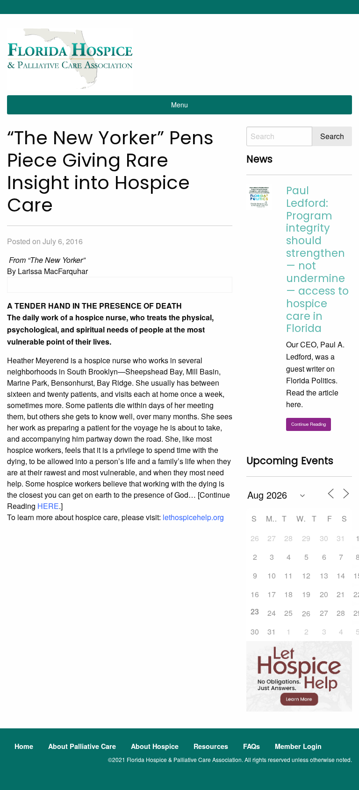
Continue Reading (308, 424)
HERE (48, 506)
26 (306, 613)
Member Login (298, 746)
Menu (179, 104)
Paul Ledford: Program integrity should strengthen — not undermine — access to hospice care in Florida (317, 259)
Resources (211, 746)
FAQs (251, 746)
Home (23, 746)
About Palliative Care (82, 746)
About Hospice (155, 746)
